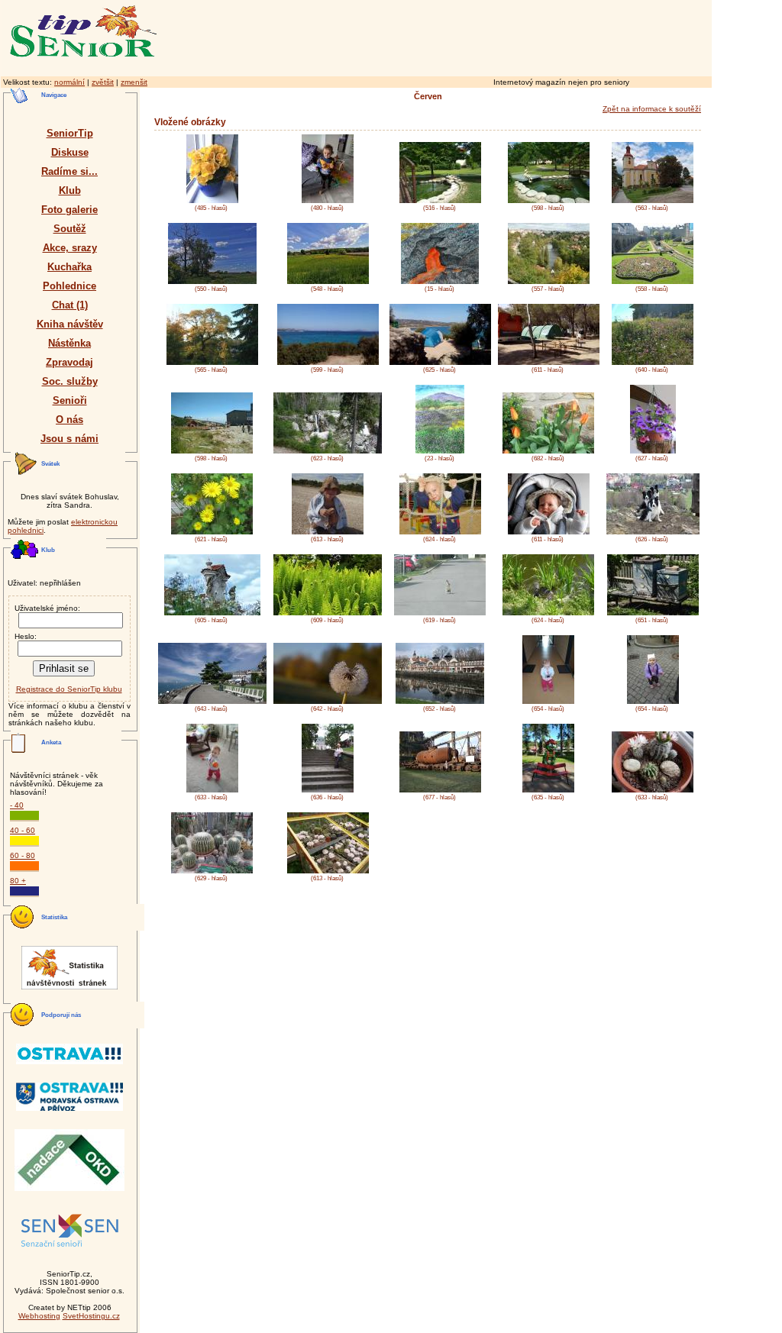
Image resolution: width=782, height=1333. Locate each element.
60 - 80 (22, 855)
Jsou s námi (69, 438)
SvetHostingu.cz (91, 1316)
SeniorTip (70, 133)
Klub (70, 190)
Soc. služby (70, 381)
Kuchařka (69, 267)
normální (69, 82)
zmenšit (134, 82)
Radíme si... (69, 171)
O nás (69, 419)
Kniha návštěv (70, 324)
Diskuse (70, 152)
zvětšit (103, 82)
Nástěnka (69, 343)
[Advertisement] (500, 36)
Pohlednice (69, 286)
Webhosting (39, 1316)
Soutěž (69, 228)
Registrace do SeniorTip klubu (69, 689)
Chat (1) (70, 305)
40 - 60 (22, 830)
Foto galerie (69, 209)
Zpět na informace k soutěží (652, 109)
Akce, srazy (70, 247)
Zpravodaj (69, 362)
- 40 (17, 805)
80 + (18, 880)
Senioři (70, 400)
